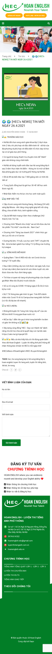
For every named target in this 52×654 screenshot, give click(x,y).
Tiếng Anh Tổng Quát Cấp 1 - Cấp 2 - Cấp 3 (25, 566)
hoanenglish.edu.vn (16, 549)
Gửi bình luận (11, 443)
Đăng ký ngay (14, 16)
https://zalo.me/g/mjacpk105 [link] (14, 334)
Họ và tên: (6, 389)
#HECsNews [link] (7, 351)
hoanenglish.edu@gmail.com (20, 541)
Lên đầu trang (25, 648)
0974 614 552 (13, 536)
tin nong (11, 365)
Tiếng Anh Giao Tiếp (14, 579)
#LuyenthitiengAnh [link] (39, 351)
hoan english (7, 362)
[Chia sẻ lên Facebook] (11, 369)
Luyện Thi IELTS (11, 575)
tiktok (4, 365)
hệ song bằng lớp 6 (37, 359)
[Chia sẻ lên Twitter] (15, 369)
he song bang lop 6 (20, 359)
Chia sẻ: (5, 370)
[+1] (19, 369)
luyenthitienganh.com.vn (18, 545)
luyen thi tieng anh (21, 362)
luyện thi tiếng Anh (38, 362)
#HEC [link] (27, 351)
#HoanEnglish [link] (19, 351)
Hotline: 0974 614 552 (35, 16)
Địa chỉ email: (7, 402)
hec (9, 359)
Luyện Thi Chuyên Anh (15, 571)
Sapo (32, 641)
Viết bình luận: (8, 414)
